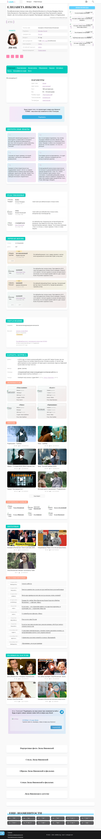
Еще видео (37, 496)
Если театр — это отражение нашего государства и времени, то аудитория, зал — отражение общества (41, 607)
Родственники (21, 68)
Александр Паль (20, 272)
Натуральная (48, 95)
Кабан (40, 47)
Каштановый (46, 86)
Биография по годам (19, 71)
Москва (40, 31)
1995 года (44, 40)
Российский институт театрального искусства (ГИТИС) (31, 341)
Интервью (59, 68)
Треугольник (46, 100)
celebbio (11, 1)
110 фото (12, 30)
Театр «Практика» (48, 377)
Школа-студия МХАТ (22, 331)
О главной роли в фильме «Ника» (32, 613)
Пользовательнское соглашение (15, 837)
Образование (43, 68)
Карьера (52, 68)
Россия (45, 31)
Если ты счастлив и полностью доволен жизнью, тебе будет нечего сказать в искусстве (42, 625)
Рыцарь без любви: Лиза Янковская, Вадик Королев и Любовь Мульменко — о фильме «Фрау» (41, 601)
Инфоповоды (38, 2)
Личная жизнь (32, 68)
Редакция (10, 832)
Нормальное (46, 97)
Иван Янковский (19, 225)
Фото (29, 71)
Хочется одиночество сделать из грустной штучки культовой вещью (43, 589)
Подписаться (56, 727)
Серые (44, 83)
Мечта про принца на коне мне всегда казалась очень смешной (41, 595)
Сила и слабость (27, 583)
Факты (9, 71)
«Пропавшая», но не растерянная (32, 643)
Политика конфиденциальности (15, 835)
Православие (42, 50)
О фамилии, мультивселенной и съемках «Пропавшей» (39, 637)
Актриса (10, 22)
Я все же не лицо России (29, 619)
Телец (40, 44)
